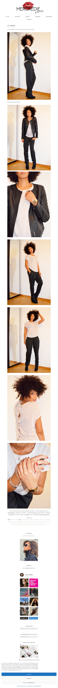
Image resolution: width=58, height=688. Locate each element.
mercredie (14, 522)
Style (7, 16)
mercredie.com (21, 522)
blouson (32, 519)
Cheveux (17, 16)
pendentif (26, 524)
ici (15, 514)
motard (45, 522)
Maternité (49, 16)
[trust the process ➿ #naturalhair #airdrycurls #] (24, 583)
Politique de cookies (21, 685)
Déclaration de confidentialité (34, 685)
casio (41, 519)
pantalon (20, 524)
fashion (48, 519)
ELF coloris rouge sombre (43, 514)
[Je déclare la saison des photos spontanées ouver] (24, 611)
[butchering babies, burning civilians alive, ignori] (24, 592)
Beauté (28, 16)
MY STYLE (16, 519)
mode (27, 522)
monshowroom (34, 522)
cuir (44, 519)
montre (41, 522)
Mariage (37, 16)
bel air (28, 519)
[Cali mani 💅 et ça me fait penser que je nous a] (33, 611)
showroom (36, 524)
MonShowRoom (11, 512)
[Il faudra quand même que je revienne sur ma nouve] (33, 601)
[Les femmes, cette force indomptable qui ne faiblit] (33, 583)
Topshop (28, 514)
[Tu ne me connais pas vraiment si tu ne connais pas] (24, 601)
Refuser (29, 678)
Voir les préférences (29, 682)
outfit (15, 524)
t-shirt (45, 524)
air (22, 519)
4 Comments (29, 517)
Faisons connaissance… (29, 535)
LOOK (12, 519)
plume (31, 524)
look (9, 522)
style (41, 524)
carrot (37, 519)
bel (25, 519)
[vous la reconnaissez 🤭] (33, 592)
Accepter (29, 674)
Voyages (29, 19)
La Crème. (11, 25)
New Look (35, 512)
